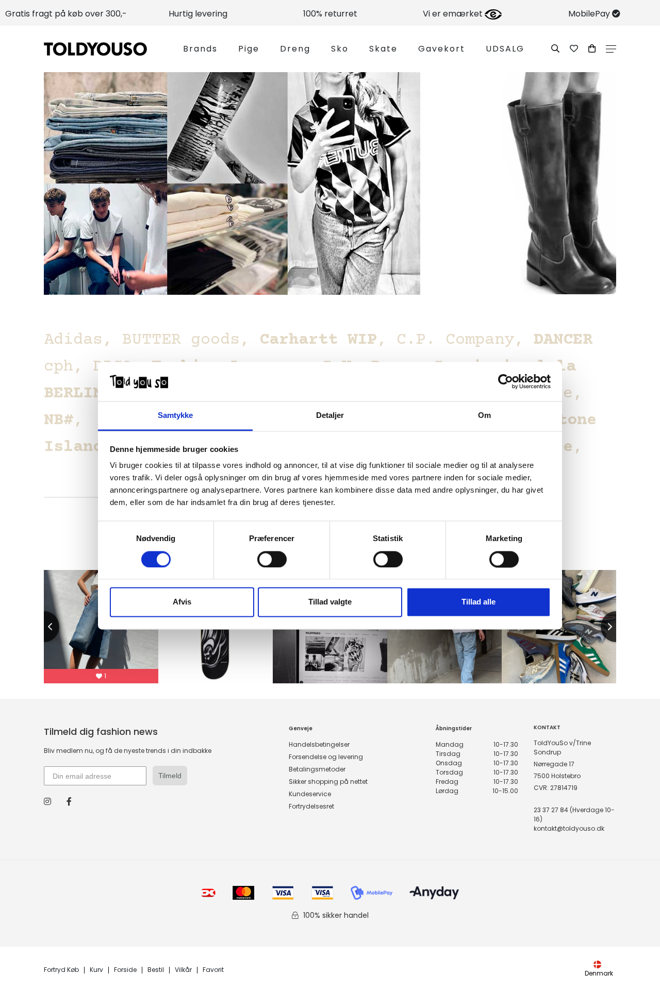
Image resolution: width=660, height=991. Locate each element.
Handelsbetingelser (319, 744)
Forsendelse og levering (326, 756)
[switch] (272, 559)
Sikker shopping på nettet (328, 781)
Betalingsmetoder (317, 769)
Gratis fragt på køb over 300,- (66, 14)
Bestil (155, 970)
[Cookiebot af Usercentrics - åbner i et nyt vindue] (505, 381)
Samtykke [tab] (175, 415)
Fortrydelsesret (311, 806)
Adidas (73, 340)
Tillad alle (478, 602)
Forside (125, 970)
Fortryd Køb (61, 970)
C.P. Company (455, 340)
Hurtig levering (198, 14)
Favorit (213, 970)
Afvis (182, 602)
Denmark (599, 973)
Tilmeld (170, 775)
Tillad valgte (330, 602)
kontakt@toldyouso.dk (569, 828)
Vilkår (183, 970)
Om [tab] (484, 415)
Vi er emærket (454, 14)
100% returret (330, 14)
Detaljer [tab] (330, 415)
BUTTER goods (181, 340)
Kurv (96, 970)
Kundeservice (310, 794)
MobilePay (590, 14)
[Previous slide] (43, 626)
